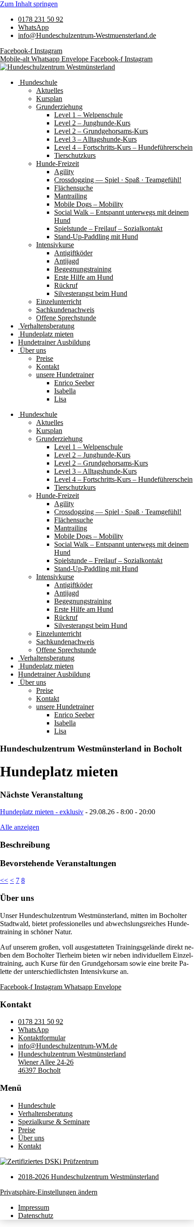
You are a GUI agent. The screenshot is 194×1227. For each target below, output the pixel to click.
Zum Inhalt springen (29, 4)
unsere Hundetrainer (65, 374)
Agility (64, 171)
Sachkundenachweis (65, 310)
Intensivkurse (55, 245)
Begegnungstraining (82, 269)
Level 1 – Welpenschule (88, 115)
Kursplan (49, 98)
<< (4, 880)
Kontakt (47, 366)
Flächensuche (73, 188)
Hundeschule (37, 82)
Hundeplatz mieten (46, 334)
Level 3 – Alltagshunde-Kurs (95, 139)
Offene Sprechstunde (66, 318)
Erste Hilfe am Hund (83, 277)
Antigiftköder (73, 253)
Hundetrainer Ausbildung (54, 342)
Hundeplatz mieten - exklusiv (41, 812)
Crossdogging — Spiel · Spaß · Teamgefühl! (117, 180)
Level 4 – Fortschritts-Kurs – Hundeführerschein (123, 147)
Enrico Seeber (74, 383)
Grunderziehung (59, 107)
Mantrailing (70, 196)
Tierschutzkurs (75, 155)
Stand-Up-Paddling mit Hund (96, 236)
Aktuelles (49, 90)
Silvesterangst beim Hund (90, 293)
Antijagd (66, 261)
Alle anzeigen (19, 827)
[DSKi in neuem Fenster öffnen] (49, 1161)
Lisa (60, 399)
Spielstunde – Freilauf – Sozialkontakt (108, 228)
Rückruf (66, 285)
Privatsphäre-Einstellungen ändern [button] (48, 1192)
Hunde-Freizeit (57, 163)
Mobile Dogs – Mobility (88, 204)
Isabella (65, 391)
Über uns (32, 350)
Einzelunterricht (58, 301)
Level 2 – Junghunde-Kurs (92, 123)
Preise (44, 358)
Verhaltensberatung (46, 326)
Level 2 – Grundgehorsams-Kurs (101, 131)
